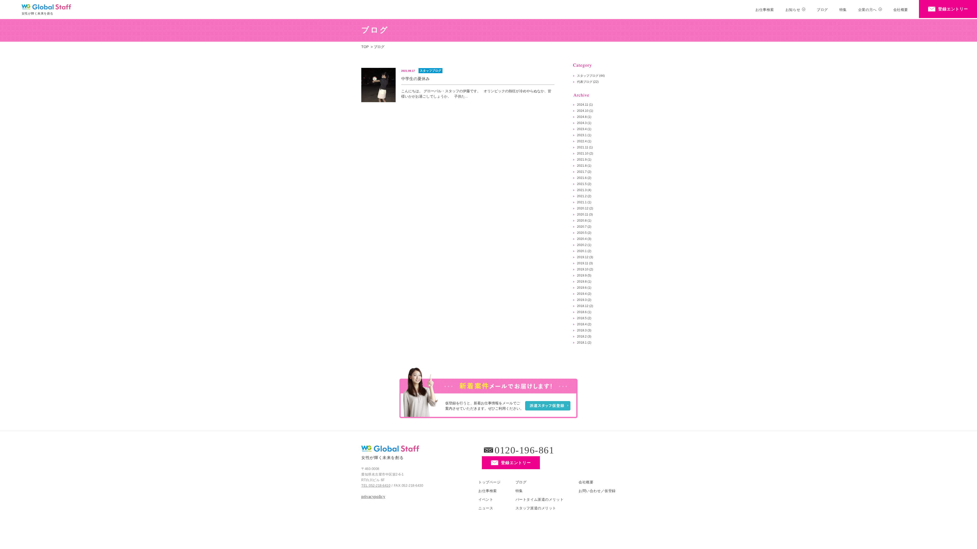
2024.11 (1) (585, 104)
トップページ (489, 482)
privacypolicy (373, 496)
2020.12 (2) (585, 208)
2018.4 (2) (584, 324)
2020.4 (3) (584, 239)
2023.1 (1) (584, 135)
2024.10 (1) (585, 111)
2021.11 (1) (585, 147)
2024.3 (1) (584, 123)
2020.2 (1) (584, 245)
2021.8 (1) (584, 165)
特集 (843, 10)
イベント (485, 499)
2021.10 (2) (585, 153)
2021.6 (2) (584, 178)
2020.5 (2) (584, 233)
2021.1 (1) (584, 202)
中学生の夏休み (415, 79)
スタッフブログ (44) (591, 76)
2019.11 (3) (585, 263)
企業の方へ (867, 10)
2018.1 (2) (584, 342)
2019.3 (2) (584, 300)
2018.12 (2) (585, 306)
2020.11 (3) (585, 214)
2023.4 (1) (584, 129)
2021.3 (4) (584, 190)
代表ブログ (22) (588, 82)
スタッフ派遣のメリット (535, 508)
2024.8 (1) (584, 117)
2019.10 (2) (585, 269)
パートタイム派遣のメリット (539, 499)
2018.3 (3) (584, 330)
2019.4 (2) (584, 294)
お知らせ (792, 10)
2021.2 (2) (584, 196)
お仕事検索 (764, 10)
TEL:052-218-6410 (375, 485)
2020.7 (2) (584, 226)
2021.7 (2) (584, 172)
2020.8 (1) (584, 220)
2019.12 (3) (585, 257)
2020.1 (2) (584, 251)
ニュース (485, 508)
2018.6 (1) (584, 312)
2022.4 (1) (584, 141)
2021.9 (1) (584, 159)
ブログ (822, 10)
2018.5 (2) (584, 318)
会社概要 (900, 10)
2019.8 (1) (584, 281)
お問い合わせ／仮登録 (597, 491)
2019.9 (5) (584, 275)
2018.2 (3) (584, 336)
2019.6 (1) (584, 287)
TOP (365, 47)
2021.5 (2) (584, 184)
